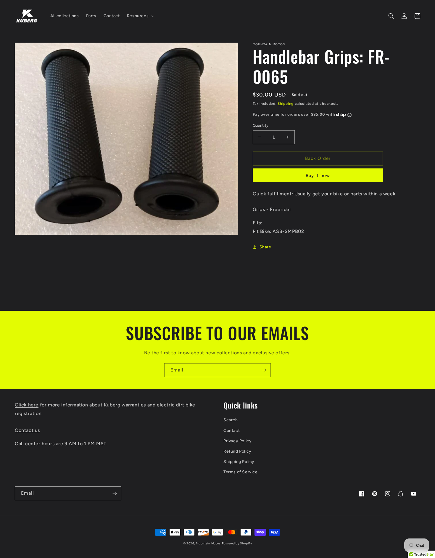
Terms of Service (240, 472)
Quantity (261, 125)
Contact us (27, 430)
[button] (140, 16)
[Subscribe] (263, 370)
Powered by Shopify (237, 543)
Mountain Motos (208, 543)
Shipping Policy (238, 461)
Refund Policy (237, 451)
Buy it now (318, 175)
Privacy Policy (237, 440)
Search (230, 419)
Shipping (286, 104)
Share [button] (265, 247)
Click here (26, 405)
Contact (231, 430)
